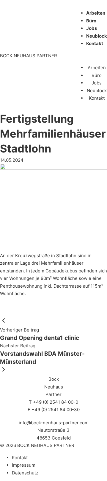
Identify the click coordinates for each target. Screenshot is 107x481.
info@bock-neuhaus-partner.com (54, 423)
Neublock (96, 36)
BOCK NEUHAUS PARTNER (28, 55)
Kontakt (94, 43)
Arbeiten (95, 13)
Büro (91, 21)
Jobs (91, 28)
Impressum (23, 465)
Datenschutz (25, 473)
